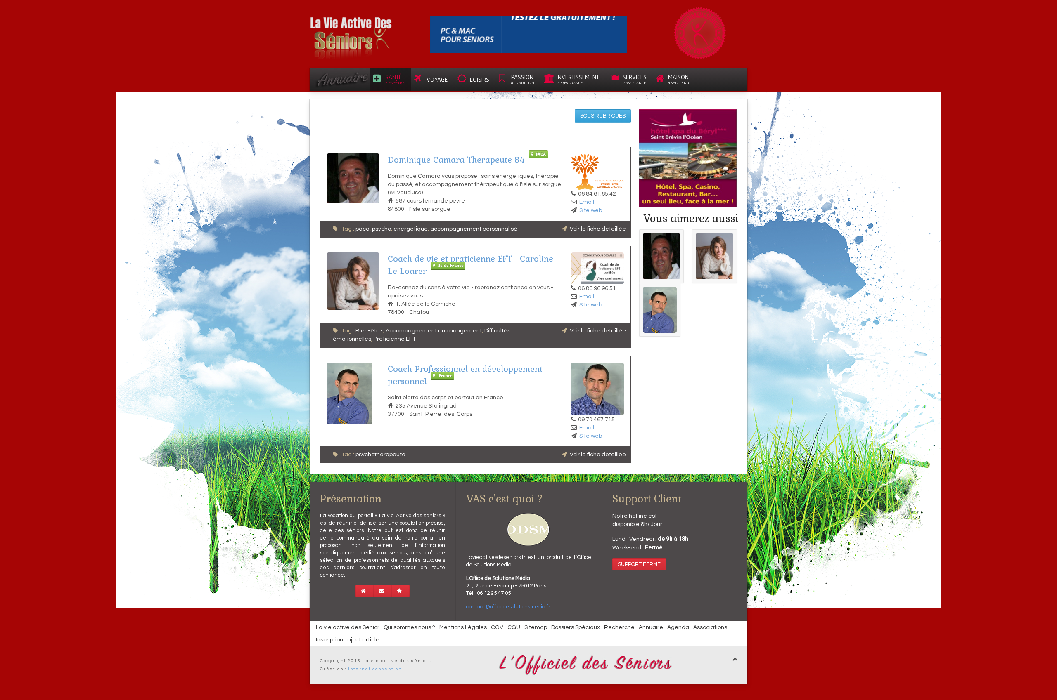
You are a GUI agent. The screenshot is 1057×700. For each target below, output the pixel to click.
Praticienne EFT (395, 339)
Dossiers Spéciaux (575, 627)
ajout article (363, 640)
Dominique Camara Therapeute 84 (456, 159)
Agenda (678, 627)
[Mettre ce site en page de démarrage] (364, 591)
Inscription (329, 640)
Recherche (619, 627)
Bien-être (369, 331)
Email (586, 202)
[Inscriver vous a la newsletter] (382, 591)
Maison (678, 79)
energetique (410, 229)
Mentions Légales (463, 627)
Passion (522, 79)
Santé (394, 79)
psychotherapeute (380, 454)
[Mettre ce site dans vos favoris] (400, 591)
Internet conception (375, 669)
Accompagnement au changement (434, 331)
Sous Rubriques (603, 116)
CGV (497, 627)
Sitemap (535, 627)
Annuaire (651, 627)
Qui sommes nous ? (409, 627)
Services (635, 79)
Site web (590, 210)
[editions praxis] (528, 35)
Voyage (437, 79)
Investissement (578, 79)
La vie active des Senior (347, 627)
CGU (513, 627)
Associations (710, 627)
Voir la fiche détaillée (598, 229)
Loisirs (479, 79)
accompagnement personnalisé (473, 229)
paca (362, 229)
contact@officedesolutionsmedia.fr (508, 607)
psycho (381, 229)
